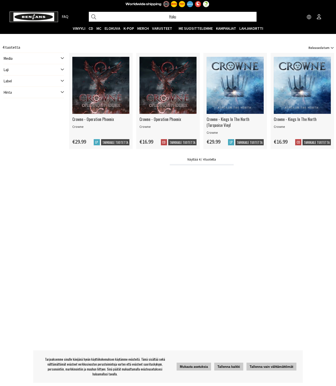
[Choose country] (309, 17)
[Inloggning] (319, 17)
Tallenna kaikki (228, 367)
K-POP (128, 28)
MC (98, 28)
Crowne (78, 126)
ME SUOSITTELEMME (196, 28)
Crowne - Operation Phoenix (93, 119)
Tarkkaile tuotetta (115, 142)
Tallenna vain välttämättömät (271, 367)
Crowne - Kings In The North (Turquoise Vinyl (228, 122)
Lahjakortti (251, 28)
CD (91, 28)
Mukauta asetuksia (194, 367)
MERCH (143, 28)
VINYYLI (79, 28)
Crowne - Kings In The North (295, 119)
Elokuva (112, 28)
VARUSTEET (162, 28)
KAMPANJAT (226, 28)
